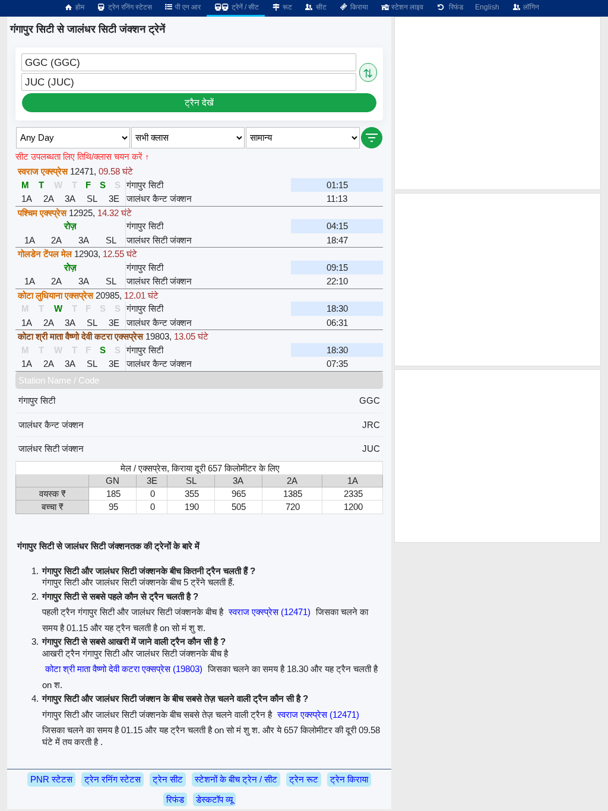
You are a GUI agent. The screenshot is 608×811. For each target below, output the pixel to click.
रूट (286, 7)
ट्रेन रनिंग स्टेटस (129, 7)
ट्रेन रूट (303, 779)
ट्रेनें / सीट (244, 7)
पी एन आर (187, 7)
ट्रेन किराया (349, 779)
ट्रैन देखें (199, 102)
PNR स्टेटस (51, 779)
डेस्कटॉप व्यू (214, 799)
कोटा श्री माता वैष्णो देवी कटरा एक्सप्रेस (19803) (123, 669)
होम (79, 7)
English (487, 7)
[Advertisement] (497, 103)
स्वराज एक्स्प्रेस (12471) (270, 612)
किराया (358, 7)
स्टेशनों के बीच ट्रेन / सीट (236, 779)
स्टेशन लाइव (406, 7)
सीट (320, 7)
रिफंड (454, 7)
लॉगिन (530, 7)
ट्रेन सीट (168, 779)
